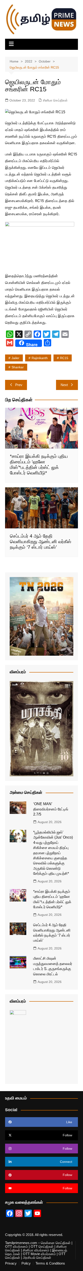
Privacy (11, 1263)
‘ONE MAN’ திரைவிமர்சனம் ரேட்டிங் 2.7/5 (50, 809)
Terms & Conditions (50, 1263)
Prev (18, 385)
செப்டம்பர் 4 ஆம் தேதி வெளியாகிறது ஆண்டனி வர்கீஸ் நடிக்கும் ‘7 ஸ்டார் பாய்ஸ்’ (40, 541)
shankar (18, 367)
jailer (15, 358)
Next (64, 385)
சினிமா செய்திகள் (55, 100)
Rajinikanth (40, 358)
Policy (26, 1263)
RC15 (64, 358)
